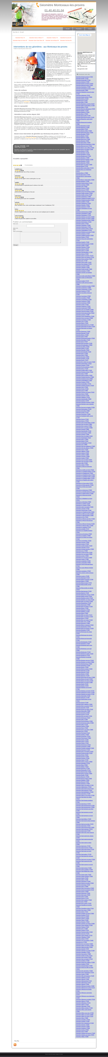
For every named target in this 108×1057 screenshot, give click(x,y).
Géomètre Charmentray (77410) (83, 222)
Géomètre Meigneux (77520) (83, 610)
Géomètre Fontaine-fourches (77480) (85, 377)
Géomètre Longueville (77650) (83, 562)
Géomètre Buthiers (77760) (82, 181)
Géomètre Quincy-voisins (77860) (84, 761)
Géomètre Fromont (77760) (82, 395)
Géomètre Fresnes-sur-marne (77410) (85, 392)
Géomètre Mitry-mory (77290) (83, 621)
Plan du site (47, 1054)
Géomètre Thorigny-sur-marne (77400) (85, 923)
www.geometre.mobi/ (82, 68)
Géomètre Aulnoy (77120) (82, 98)
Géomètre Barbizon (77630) (82, 112)
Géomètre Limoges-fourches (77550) (85, 549)
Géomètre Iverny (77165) (82, 449)
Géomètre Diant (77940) (82, 336)
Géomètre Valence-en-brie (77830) (84, 947)
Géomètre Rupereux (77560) (83, 783)
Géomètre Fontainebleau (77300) (84, 380)
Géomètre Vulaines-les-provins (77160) (85, 1033)
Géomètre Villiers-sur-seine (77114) (84, 1016)
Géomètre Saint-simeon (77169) (84, 868)
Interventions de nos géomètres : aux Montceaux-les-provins (40, 47)
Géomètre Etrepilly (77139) (82, 358)
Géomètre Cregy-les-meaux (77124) (84, 311)
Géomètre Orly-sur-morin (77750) (84, 716)
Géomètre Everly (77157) (82, 360)
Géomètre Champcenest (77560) (84, 211)
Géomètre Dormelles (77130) (83, 340)
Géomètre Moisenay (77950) (83, 623)
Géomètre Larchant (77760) (82, 508)
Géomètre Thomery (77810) (82, 922)
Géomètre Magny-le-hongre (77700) (84, 579)
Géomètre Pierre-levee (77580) (83, 738)
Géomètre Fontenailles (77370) (83, 383)
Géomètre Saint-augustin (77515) (84, 790)
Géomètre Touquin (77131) (82, 930)
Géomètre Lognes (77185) (82, 559)
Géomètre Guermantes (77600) (83, 432)
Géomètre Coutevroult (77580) (83, 308)
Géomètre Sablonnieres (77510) (83, 787)
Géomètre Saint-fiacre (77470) (83, 803)
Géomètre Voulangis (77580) (83, 1028)
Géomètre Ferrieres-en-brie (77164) (84, 372)
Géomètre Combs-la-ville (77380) (84, 269)
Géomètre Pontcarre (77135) (83, 750)
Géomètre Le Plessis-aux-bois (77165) (85, 518)
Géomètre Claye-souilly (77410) (83, 262)
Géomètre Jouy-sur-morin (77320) (84, 461)
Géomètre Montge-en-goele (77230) (84, 653)
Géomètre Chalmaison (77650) (83, 203)
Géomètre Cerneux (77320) (82, 188)
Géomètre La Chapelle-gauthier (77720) (85, 471)
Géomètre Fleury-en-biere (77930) (84, 375)
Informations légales (55, 1054)
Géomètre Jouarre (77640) (82, 458)
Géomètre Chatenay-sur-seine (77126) (85, 232)
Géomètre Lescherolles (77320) (83, 540)
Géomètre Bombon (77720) (82, 152)
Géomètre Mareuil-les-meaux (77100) (85, 594)
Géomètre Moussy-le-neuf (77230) (84, 679)
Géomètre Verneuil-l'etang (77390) (84, 965)
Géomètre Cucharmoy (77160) (83, 319)
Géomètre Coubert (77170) (82, 281)
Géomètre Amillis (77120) (82, 78)
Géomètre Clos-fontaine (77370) (84, 264)
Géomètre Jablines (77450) (82, 451)
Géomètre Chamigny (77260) (83, 206)
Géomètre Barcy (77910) (82, 114)
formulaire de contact (31, 137)
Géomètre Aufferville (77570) (83, 95)
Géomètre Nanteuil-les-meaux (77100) (85, 692)
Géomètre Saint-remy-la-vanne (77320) (85, 859)
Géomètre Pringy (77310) (82, 755)
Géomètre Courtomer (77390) (83, 303)
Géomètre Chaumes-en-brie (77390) (84, 243)
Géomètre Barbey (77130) (82, 110)
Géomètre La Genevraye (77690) (84, 490)
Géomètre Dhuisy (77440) (82, 335)
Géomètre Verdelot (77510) (82, 964)
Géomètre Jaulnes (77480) (82, 454)
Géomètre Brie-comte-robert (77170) (85, 168)
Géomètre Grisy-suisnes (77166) (84, 426)
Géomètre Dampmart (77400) (83, 331)
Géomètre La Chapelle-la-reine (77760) (85, 475)
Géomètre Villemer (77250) (82, 984)
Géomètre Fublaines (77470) (83, 397)
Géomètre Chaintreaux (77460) (83, 196)
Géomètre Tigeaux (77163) (82, 927)
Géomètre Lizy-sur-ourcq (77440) (84, 557)
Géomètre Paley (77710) (82, 724)
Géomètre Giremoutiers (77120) (83, 409)
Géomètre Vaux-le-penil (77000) (83, 957)
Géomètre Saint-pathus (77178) (83, 854)
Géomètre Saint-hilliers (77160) (83, 819)
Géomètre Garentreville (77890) (83, 399)
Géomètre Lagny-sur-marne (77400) (84, 507)
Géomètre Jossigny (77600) (83, 456)
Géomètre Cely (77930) (81, 186)
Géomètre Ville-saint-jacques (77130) (85, 976)
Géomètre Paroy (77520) (82, 728)
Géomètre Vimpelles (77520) (83, 1019)
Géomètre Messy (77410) (82, 618)
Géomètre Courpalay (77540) (83, 297)
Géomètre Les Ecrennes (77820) (84, 534)
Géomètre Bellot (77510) (82, 129)
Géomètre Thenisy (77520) (82, 918)
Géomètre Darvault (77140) (82, 333)
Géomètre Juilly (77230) (82, 463)
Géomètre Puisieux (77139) (82, 758)
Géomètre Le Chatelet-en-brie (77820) (85, 512)
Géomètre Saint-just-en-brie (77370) (84, 824)
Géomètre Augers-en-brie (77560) (84, 97)
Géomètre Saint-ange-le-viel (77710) (85, 788)
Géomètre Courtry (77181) (82, 304)
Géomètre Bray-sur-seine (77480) (84, 164)
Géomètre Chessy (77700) (82, 250)
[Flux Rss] (15, 1045)
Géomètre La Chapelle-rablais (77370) (85, 478)
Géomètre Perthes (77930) (82, 734)
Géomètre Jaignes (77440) (82, 453)
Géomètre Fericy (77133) (82, 368)
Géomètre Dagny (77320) (82, 323)
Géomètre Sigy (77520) (81, 901)
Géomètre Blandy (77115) (82, 136)
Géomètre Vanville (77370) (82, 949)
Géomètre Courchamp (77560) (83, 296)
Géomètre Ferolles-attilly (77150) (84, 370)
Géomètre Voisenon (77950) (83, 1026)
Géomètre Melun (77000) (82, 613)
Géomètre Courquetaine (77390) (84, 299)
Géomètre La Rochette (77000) (83, 502)
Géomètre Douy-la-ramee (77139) (84, 343)
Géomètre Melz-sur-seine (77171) (84, 615)
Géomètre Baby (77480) (82, 102)
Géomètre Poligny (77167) (82, 743)
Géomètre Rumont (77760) (82, 782)
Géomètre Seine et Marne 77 (36, 37)
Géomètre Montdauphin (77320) (83, 642)
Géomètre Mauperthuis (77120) (83, 603)
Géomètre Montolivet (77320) (83, 665)
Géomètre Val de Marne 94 (52, 40)
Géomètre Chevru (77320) (82, 254)
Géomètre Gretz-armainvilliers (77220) (85, 422)
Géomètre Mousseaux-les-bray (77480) (85, 677)
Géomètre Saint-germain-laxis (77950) (85, 807)
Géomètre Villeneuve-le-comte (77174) (85, 987)
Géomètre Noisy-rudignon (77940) (84, 704)
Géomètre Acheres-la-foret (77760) (84, 77)
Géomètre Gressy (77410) (82, 421)
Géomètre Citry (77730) (81, 260)
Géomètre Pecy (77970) (82, 731)
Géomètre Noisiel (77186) (82, 702)
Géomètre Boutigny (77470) (82, 161)
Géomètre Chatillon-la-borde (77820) (85, 235)
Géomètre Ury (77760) (81, 942)
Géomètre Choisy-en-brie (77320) (84, 259)
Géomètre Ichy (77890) (81, 444)
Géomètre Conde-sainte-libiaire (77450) (85, 276)
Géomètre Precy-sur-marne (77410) (84, 751)
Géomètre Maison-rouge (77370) (84, 583)
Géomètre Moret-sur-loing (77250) (84, 669)
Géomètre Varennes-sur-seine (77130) (85, 950)
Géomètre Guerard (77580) (82, 429)
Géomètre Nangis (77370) (82, 685)
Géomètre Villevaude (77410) (83, 1006)
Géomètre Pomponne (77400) (83, 746)
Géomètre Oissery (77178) (82, 714)
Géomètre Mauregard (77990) (83, 604)
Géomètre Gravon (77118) (82, 419)
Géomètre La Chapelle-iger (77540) (84, 473)
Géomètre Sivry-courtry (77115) (83, 903)
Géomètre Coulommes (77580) (83, 287)
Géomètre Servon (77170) (82, 898)
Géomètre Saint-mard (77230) (83, 830)
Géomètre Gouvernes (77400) (83, 414)
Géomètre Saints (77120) (82, 878)
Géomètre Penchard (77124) (83, 733)
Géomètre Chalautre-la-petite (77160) (85, 200)
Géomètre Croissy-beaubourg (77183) (85, 316)
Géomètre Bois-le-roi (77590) (83, 139)
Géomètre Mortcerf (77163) (82, 672)
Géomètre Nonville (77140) (82, 707)
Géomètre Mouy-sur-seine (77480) (84, 682)
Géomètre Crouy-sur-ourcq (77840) (84, 318)
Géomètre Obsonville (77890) (83, 711)
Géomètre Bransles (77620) (82, 163)
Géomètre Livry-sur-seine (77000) (84, 554)
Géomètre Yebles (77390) (82, 1036)
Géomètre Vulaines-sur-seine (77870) (85, 1035)
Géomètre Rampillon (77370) (83, 763)
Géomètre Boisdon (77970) (82, 141)
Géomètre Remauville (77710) (83, 770)
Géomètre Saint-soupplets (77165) (84, 869)
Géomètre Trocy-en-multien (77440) (84, 940)
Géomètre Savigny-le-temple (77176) (85, 890)
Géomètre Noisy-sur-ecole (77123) (84, 706)
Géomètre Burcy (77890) (82, 173)
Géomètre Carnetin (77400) (82, 184)
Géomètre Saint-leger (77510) (83, 825)
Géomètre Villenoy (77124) (82, 1001)
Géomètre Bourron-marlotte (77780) (84, 159)
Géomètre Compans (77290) (83, 270)
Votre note (15, 228)
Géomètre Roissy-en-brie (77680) (84, 773)
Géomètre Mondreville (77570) (83, 626)
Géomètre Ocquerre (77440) (83, 712)
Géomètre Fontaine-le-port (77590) (84, 378)
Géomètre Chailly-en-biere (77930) (84, 193)
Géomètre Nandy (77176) (82, 684)
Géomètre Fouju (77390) (82, 390)
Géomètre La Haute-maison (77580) (84, 493)
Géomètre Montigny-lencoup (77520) (85, 660)
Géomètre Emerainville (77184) (83, 351)
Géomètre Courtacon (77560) (83, 301)
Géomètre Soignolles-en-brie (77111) (85, 908)
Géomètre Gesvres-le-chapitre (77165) (85, 407)
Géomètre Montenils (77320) (83, 643)
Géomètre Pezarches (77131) (83, 736)
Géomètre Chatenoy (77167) (83, 233)
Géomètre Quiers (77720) (82, 760)
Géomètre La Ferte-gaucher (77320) (84, 485)
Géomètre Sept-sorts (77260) (83, 895)
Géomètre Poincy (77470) (82, 741)
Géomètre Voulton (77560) (82, 1030)
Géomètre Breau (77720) (82, 166)
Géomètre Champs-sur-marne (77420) (85, 217)
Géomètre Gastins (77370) (82, 400)
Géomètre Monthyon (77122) (83, 655)
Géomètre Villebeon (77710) (83, 977)
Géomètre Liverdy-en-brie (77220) (84, 552)
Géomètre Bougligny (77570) (83, 154)
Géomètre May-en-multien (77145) (84, 606)
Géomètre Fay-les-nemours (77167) (84, 367)
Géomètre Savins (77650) (82, 891)
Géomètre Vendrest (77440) (82, 960)
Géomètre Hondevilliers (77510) (83, 443)
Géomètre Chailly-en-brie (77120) (84, 195)
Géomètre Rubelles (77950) (82, 780)
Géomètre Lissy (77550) (82, 550)
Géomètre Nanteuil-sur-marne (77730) (85, 694)
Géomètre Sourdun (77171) (82, 915)
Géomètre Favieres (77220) (82, 365)
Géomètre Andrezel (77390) (82, 82)
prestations (27, 101)
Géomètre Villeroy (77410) (82, 1004)
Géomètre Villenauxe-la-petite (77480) (85, 986)
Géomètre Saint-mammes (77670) (84, 829)
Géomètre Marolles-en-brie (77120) (84, 598)
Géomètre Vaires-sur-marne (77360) (84, 945)
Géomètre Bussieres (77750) (83, 174)
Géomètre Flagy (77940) (82, 373)
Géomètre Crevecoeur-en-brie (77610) (85, 313)
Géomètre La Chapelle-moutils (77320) (85, 476)
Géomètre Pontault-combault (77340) (85, 748)
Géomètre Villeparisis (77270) (83, 1003)
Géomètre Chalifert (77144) (82, 201)
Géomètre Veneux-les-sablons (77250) (85, 962)
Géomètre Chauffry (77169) (82, 242)
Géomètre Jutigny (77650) (82, 464)
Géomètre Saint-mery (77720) (83, 846)
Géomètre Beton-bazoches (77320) (84, 132)
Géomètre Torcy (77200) (82, 928)
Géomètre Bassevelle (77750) (83, 115)
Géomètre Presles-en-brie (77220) (84, 753)
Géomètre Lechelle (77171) (82, 529)
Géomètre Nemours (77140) (83, 697)
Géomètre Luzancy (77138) (82, 576)
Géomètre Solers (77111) (82, 911)
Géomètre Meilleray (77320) (83, 611)
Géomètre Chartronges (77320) (83, 227)
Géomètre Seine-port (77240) (83, 893)
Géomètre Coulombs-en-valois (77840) (85, 286)
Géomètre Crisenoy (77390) (82, 314)
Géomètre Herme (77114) (82, 441)
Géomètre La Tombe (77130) (83, 503)
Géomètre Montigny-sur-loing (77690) (85, 662)
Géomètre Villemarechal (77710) (84, 981)
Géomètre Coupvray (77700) (83, 291)
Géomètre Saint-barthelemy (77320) (84, 792)
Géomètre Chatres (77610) (82, 237)
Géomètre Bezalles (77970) (82, 134)
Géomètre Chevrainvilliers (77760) (84, 252)
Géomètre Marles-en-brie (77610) (84, 596)
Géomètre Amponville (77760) (83, 80)
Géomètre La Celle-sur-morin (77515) (85, 470)
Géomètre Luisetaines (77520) (83, 571)
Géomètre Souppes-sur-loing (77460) (85, 913)
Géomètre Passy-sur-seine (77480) (84, 729)
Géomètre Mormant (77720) (82, 670)
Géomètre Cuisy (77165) (82, 321)
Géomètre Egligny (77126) (82, 348)
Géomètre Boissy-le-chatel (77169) (84, 149)
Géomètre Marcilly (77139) (82, 593)
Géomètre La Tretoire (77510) (83, 505)
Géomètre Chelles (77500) (82, 245)
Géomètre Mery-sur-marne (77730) (84, 616)
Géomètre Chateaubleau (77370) (84, 230)
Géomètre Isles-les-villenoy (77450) (84, 448)
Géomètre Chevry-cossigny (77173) (84, 255)
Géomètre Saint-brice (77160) (83, 793)
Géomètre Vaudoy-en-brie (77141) (84, 955)
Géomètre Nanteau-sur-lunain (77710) (85, 690)
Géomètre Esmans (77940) (82, 357)
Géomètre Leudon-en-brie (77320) (84, 545)
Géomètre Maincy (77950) (82, 581)
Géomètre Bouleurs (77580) (82, 157)
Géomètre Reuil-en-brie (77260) (83, 771)
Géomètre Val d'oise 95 (65, 40)
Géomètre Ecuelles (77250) (82, 346)
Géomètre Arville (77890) (82, 90)
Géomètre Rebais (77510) (82, 766)
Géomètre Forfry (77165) (82, 387)
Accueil (67, 28)
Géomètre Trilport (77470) (82, 938)
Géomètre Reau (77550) (82, 765)
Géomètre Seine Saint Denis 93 (36, 40)
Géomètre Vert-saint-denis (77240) (84, 970)
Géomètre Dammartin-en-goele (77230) (85, 326)
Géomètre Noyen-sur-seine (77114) (84, 709)
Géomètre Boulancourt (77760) (83, 156)
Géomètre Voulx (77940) (82, 1031)
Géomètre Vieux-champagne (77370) (85, 972)
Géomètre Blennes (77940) (82, 137)
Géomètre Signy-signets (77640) (84, 900)
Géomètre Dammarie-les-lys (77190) (85, 324)
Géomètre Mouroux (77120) (82, 675)
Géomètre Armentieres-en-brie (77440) (85, 88)
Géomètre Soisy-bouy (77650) (83, 910)
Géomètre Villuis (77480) (82, 1018)
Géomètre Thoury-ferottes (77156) (84, 925)
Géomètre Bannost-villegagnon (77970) (85, 109)
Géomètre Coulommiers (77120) (84, 289)
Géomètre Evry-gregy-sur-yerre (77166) (85, 362)
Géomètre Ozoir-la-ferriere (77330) (84, 721)
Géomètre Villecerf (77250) (82, 979)
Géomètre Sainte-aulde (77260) (83, 874)
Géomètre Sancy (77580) (82, 886)
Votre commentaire (17, 231)
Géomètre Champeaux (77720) (83, 215)
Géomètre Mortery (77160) (82, 674)
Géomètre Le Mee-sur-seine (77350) (85, 513)
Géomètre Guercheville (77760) (83, 431)
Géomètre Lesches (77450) (82, 542)
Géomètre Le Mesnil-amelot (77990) (84, 515)
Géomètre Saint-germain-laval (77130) (85, 805)
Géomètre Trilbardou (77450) (83, 937)
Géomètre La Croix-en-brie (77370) (84, 483)
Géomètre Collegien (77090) (83, 267)
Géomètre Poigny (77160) (82, 739)
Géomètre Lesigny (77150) (82, 544)
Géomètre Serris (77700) (82, 896)
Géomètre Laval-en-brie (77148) (83, 510)
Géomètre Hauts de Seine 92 (20, 40)
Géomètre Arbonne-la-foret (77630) (84, 85)
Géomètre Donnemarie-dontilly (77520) (85, 338)
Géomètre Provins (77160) (82, 756)
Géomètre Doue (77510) (82, 341)
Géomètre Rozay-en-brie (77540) (84, 778)
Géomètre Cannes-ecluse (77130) (84, 183)
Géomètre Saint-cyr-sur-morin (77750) (85, 795)
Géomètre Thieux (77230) (82, 920)
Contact (90, 28)
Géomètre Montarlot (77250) (83, 630)
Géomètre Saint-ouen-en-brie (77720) (85, 849)
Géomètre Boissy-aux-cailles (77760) (85, 147)
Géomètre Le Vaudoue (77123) (83, 527)
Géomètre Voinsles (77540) (82, 1024)
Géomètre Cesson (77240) (82, 190)
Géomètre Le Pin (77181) (82, 517)
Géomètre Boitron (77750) (82, 151)
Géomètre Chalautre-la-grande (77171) (85, 198)
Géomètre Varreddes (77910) (83, 952)
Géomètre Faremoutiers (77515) (84, 363)
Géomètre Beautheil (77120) (83, 125)
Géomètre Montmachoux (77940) (84, 663)
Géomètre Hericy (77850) (82, 439)
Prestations (79, 28)
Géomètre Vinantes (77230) (82, 1021)
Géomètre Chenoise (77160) (83, 247)
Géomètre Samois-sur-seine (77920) (85, 883)
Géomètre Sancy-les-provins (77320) (85, 888)
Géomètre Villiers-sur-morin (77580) (84, 1014)
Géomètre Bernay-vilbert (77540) (84, 130)
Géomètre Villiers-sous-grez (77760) (85, 1013)
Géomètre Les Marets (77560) (83, 535)
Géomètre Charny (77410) (82, 223)
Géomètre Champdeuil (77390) (83, 213)
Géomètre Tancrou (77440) (82, 917)
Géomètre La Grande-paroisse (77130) (85, 491)
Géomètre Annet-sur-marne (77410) (84, 83)
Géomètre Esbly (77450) (82, 355)
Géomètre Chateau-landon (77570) (84, 228)
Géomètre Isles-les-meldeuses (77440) (85, 446)
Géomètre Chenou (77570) (82, 249)
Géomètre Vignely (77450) (82, 974)
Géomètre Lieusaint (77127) (83, 547)
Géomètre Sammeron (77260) (83, 881)
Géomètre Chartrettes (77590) (83, 225)
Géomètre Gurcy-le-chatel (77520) (84, 436)
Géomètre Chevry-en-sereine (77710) (85, 257)
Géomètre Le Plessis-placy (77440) (84, 525)
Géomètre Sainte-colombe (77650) (84, 876)
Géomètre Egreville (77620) (82, 350)
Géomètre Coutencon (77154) (83, 306)
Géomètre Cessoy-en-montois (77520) (85, 191)
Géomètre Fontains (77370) (82, 382)
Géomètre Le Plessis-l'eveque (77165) (85, 523)
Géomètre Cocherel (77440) (82, 265)
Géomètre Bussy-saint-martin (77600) (85, 179)
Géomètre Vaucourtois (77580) (83, 954)
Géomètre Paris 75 (20, 37)
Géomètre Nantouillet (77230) (83, 696)
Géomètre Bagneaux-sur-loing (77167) (85, 103)
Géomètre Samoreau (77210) (83, 884)
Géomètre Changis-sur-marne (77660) (85, 218)
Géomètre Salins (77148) (82, 879)
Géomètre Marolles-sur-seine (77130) (85, 599)
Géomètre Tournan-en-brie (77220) (84, 932)
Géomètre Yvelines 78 (52, 37)
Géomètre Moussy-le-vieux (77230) (84, 680)
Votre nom (15, 223)
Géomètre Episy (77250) (82, 353)
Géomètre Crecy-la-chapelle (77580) (85, 309)
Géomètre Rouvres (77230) (82, 777)
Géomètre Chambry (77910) (83, 205)
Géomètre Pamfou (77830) (82, 726)
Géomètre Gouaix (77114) (82, 412)
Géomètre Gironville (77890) (83, 410)
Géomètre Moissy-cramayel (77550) (84, 625)
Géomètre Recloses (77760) (83, 768)
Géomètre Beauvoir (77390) (82, 127)
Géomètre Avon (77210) (82, 100)
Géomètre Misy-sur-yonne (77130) (84, 620)
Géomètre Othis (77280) (82, 719)
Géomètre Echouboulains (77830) (84, 345)
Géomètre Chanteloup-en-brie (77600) (85, 220)
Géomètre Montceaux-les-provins (62, 5)
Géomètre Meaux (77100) (82, 608)
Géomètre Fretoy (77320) (82, 394)
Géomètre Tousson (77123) (82, 933)
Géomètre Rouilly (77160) (82, 775)
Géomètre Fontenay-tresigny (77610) (85, 385)
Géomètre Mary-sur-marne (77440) (84, 601)
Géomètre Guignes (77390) (82, 434)
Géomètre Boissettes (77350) (83, 142)
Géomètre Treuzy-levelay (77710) (84, 935)
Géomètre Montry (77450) (82, 667)
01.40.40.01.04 (54, 10)
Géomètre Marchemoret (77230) (84, 591)
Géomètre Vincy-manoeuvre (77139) (85, 1023)
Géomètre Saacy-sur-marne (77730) (84, 785)
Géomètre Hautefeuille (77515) (83, 437)
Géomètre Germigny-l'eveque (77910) (85, 402)
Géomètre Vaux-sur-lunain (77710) (84, 959)
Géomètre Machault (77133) (83, 577)
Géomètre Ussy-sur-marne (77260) (84, 943)
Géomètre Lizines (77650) (82, 556)
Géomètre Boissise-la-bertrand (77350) (85, 144)
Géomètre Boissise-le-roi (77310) (84, 146)
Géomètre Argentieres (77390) (83, 87)
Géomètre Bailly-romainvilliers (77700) (85, 105)
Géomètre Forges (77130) (82, 389)
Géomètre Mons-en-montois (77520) (85, 628)
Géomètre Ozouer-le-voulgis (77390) (85, 723)
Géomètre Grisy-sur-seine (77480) (84, 427)
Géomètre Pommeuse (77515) (83, 744)
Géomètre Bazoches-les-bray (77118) (85, 117)
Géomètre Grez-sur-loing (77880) (84, 424)
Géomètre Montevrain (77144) (83, 652)
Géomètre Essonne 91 (65, 37)
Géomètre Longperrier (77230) (83, 561)
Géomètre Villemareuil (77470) (83, 982)
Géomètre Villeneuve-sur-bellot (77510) (85, 999)
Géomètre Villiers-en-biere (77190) (84, 1008)
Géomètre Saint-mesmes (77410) (84, 847)
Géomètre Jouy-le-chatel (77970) (84, 459)
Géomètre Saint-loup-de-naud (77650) (85, 827)
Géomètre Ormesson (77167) (83, 717)
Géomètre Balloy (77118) (82, 107)
